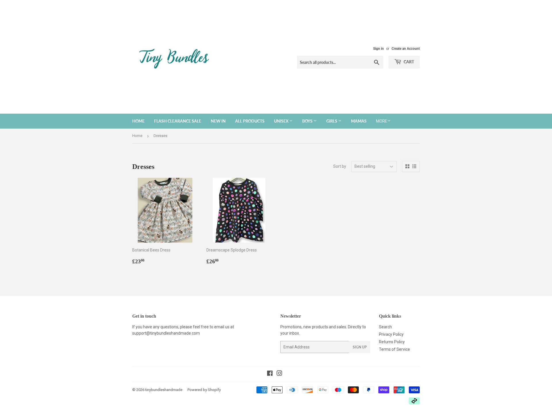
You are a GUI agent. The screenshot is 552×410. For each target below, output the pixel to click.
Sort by (339, 166)
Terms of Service (394, 349)
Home (138, 121)
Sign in (378, 49)
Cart (408, 61)
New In (218, 121)
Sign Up (360, 347)
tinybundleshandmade (163, 390)
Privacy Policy (391, 334)
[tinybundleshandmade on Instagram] (279, 374)
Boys (307, 121)
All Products (249, 121)
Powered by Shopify (204, 390)
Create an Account (406, 49)
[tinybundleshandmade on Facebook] (270, 374)
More (381, 121)
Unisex (281, 121)
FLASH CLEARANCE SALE (177, 121)
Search (385, 327)
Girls (332, 121)
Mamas (359, 121)
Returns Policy (392, 342)
